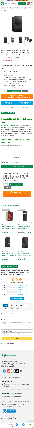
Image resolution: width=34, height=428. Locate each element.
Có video (11, 308)
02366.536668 (13, 361)
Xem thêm (16, 157)
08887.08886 (22, 364)
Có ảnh (18, 308)
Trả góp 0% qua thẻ (25, 103)
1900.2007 (11, 359)
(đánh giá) (11, 57)
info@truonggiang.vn (16, 393)
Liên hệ (25, 91)
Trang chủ (3, 7)
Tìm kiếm (21, 3)
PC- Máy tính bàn (11, 7)
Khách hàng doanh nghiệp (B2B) (12, 396)
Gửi (17, 338)
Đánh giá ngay (17, 298)
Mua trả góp (9, 103)
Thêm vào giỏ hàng (13, 91)
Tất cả (5, 305)
